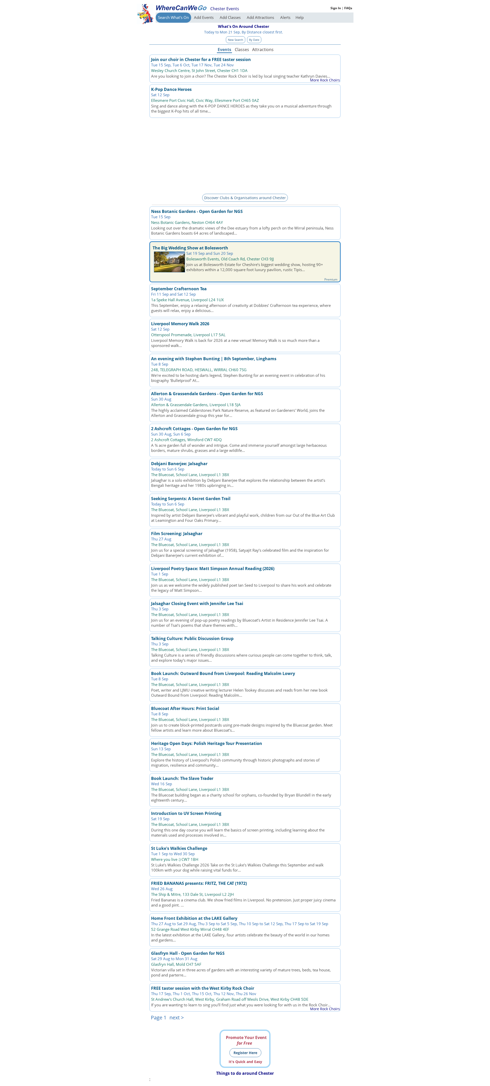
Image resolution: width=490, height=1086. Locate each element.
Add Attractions (261, 17)
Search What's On (173, 17)
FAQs (348, 8)
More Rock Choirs (325, 80)
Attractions (262, 49)
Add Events (204, 17)
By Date (254, 40)
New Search (235, 40)
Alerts (285, 17)
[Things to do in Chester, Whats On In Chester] (181, 7)
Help (300, 17)
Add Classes (231, 17)
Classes (242, 49)
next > (176, 1017)
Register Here (245, 1052)
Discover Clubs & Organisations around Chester (245, 197)
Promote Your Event (246, 1040)
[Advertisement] (245, 155)
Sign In (335, 8)
